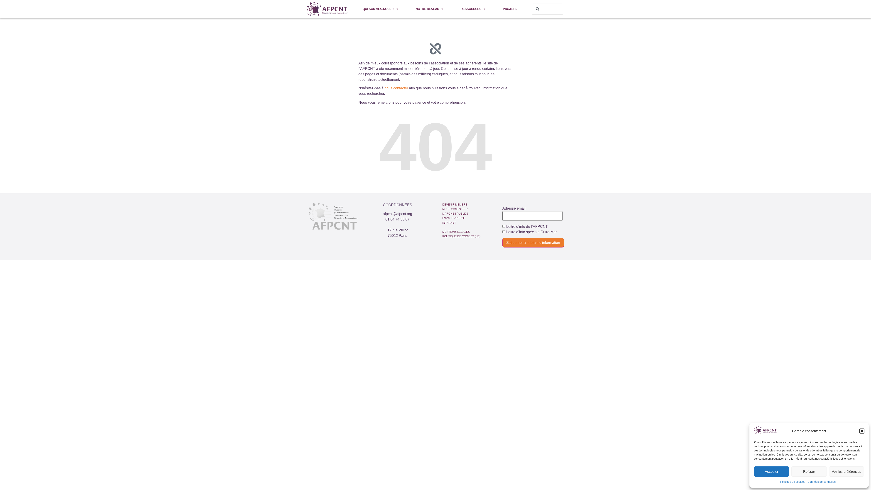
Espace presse (453, 218)
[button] (862, 431)
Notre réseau (427, 9)
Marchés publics (455, 213)
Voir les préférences (846, 471)
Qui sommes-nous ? (378, 9)
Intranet (449, 222)
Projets (510, 9)
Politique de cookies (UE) (461, 236)
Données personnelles (821, 481)
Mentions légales (456, 231)
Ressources (471, 9)
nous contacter (396, 88)
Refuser (809, 471)
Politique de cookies (792, 481)
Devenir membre (454, 204)
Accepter (771, 471)
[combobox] (547, 9)
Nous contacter (455, 209)
